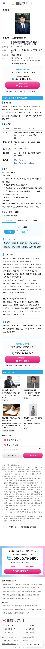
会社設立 (24, 609)
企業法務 (11, 609)
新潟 (4, 591)
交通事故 (17, 606)
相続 (9, 232)
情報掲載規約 (27, 637)
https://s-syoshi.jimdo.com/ (25, 163)
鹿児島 (24, 598)
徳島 (23, 595)
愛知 (19, 588)
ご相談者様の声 (9, 629)
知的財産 (38, 609)
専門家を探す (13, 527)
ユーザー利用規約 (7, 637)
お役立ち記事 (9, 632)
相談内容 (9, 220)
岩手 (13, 584)
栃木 (11, 588)
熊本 (11, 598)
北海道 (5, 584)
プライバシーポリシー (9, 644)
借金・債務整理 (26, 606)
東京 (31, 584)
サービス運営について (9, 640)
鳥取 (15, 595)
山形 (24, 584)
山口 (11, 595)
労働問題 (34, 606)
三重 (30, 588)
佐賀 (4, 598)
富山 (11, 591)
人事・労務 (31, 609)
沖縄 (28, 598)
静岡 (23, 588)
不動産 (22, 232)
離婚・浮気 (6, 606)
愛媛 (30, 595)
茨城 (8, 588)
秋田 (20, 584)
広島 (4, 595)
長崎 (8, 598)
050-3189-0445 (24, 79)
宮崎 (19, 598)
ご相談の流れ (30, 626)
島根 (19, 595)
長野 (34, 588)
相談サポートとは (10, 626)
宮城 (16, 584)
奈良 (34, 591)
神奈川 (36, 584)
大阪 (19, 591)
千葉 (4, 588)
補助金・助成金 (8, 613)
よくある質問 (30, 629)
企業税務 (17, 609)
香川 (26, 595)
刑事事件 (16, 613)
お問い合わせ (30, 632)
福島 (28, 584)
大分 (15, 598)
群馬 (15, 588)
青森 (9, 584)
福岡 (38, 595)
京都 (23, 591)
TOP (4, 527)
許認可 (22, 613)
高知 (34, 595)
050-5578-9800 (25, 558)
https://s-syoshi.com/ (23, 160)
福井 (8, 591)
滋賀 (30, 591)
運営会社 (26, 640)
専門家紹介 (22, 220)
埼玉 (40, 584)
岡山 (8, 595)
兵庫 (26, 591)
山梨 (38, 588)
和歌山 (39, 591)
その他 (27, 613)
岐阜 (26, 588)
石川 (15, 591)
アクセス (36, 220)
